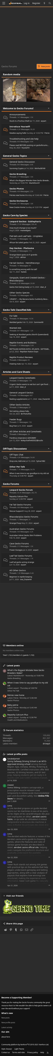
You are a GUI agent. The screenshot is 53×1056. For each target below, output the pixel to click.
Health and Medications (17, 720)
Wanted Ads (15, 327)
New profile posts (8, 1022)
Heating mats (15, 363)
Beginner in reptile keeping (20, 576)
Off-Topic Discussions (15, 448)
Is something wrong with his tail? (23, 269)
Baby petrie (12, 705)
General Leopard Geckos (21, 392)
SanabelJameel (13, 758)
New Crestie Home (17, 207)
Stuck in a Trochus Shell (19, 121)
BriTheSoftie (26, 413)
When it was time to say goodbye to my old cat (29, 473)
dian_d (43, 287)
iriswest (10, 785)
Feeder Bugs (15, 419)
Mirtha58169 (40, 168)
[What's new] (44, 3)
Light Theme (19, 1049)
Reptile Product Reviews (21, 357)
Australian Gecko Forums (21, 528)
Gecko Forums (11, 483)
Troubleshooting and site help (23, 138)
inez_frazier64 (44, 399)
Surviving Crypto (16, 168)
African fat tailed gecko (19, 242)
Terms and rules (18, 1052)
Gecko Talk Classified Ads (17, 309)
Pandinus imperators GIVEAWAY (22, 438)
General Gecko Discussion (22, 161)
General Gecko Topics (15, 155)
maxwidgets (25, 230)
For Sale (13, 315)
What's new (7, 1013)
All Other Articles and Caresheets (25, 431)
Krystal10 (25, 147)
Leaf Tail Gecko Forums (20, 555)
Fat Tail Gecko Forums (20, 504)
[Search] (49, 3)
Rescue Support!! (16, 511)
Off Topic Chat (16, 454)
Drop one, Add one (17, 461)
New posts (5, 1018)
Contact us (5, 1052)
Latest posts (13, 665)
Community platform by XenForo (25, 1044)
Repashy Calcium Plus (18, 496)
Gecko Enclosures (18, 200)
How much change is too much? (22, 228)
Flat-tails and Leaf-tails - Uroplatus (26, 236)
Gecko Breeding (17, 174)
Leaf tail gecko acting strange (21, 562)
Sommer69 (38, 322)
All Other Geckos (17, 570)
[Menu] (4, 3)
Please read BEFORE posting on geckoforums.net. (30, 145)
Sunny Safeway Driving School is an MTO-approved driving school (27, 762)
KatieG (23, 272)
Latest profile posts (17, 754)
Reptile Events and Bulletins (22, 342)
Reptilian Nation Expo (29, 351)
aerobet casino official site (26, 847)
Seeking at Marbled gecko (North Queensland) (28, 334)
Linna (9, 805)
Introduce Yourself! (19, 126)
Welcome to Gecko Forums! (18, 108)
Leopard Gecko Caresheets (22, 377)
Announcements (17, 114)
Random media (11, 74)
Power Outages (15, 550)
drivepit (46, 743)
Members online (15, 645)
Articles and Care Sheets (16, 371)
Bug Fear (13, 426)
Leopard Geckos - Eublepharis (25, 221)
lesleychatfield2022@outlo (32, 440)
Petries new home (17, 195)
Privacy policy (32, 1052)
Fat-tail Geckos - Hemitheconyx (24, 262)
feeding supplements (18, 399)
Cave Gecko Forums (19, 543)
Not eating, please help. (19, 411)
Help (42, 1052)
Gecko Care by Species (15, 215)
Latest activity (6, 1027)
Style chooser (6, 1049)
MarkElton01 (34, 183)
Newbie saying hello (17, 133)
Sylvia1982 (40, 461)
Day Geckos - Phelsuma (21, 248)
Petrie (47, 133)
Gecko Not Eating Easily (19, 287)
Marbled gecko (15, 322)
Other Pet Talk (17, 466)
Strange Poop (15, 523)
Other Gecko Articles (19, 404)
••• (49, 780)
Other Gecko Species (19, 292)
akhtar (23, 257)
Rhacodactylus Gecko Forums (23, 516)
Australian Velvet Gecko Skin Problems (25, 535)
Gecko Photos (16, 188)
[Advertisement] (26, 36)
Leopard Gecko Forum (21, 489)
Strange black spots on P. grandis (23, 254)
